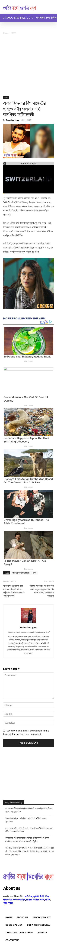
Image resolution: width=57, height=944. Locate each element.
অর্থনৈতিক (28, 896)
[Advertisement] (28, 66)
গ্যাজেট (36, 896)
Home (6, 33)
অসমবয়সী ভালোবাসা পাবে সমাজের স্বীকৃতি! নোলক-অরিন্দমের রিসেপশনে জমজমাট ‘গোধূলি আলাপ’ (14, 590)
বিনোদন (14, 33)
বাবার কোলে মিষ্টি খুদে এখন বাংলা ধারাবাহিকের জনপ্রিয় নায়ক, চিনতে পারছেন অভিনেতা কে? (28, 810)
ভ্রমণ (42, 899)
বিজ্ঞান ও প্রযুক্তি (19, 899)
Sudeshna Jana (12, 120)
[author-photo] (28, 623)
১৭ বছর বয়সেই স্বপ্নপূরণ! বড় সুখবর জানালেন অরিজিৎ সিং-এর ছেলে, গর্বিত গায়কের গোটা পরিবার (29, 830)
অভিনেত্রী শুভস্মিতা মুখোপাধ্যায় (20, 573)
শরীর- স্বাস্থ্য (8, 902)
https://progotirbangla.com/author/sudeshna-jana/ (29, 632)
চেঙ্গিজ (34, 573)
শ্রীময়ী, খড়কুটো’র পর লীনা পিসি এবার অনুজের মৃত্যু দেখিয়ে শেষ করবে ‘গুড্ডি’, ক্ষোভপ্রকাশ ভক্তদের (42, 590)
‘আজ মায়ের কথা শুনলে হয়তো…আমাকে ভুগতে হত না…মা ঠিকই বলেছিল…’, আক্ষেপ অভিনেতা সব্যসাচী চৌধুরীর (27, 839)
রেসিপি (47, 899)
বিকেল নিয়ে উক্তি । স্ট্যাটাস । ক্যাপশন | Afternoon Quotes (25, 820)
